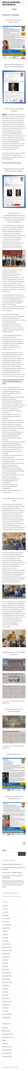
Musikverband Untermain (11, 3)
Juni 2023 (5, 988)
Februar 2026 (6, 918)
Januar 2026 (5, 921)
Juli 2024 (4, 960)
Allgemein (5, 1027)
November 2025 (6, 925)
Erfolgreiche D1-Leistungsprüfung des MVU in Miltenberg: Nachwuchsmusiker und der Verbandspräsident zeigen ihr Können (14, 217)
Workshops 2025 (7, 1053)
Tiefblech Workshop (14, 754)
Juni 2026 (5, 909)
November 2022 (6, 1001)
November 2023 (6, 976)
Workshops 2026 (7, 1056)
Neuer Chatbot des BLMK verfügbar (12, 872)
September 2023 (7, 982)
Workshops (5, 1043)
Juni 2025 (5, 931)
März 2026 (5, 915)
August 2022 (5, 1004)
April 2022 (5, 1011)
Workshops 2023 (7, 1046)
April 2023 (5, 995)
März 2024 (5, 966)
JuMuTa (4, 1040)
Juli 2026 (4, 905)
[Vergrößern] (23, 28)
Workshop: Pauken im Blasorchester (12, 864)
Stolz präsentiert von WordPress (10, 1067)
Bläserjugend (6, 1031)
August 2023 (6, 985)
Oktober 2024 (6, 953)
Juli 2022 (4, 1008)
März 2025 (5, 941)
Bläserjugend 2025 (7, 1034)
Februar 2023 (6, 998)
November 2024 (6, 950)
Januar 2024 (5, 969)
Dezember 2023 (6, 973)
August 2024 (6, 957)
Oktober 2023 (6, 979)
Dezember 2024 (6, 947)
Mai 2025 (5, 934)
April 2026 (5, 912)
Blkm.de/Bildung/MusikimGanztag (11, 162)
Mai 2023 (5, 992)
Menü (14, 9)
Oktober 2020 (6, 1017)
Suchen (4, 850)
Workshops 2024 (7, 1050)
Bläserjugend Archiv (7, 1037)
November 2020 (6, 1014)
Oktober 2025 (6, 928)
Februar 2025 (6, 944)
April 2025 (5, 937)
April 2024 (5, 963)
